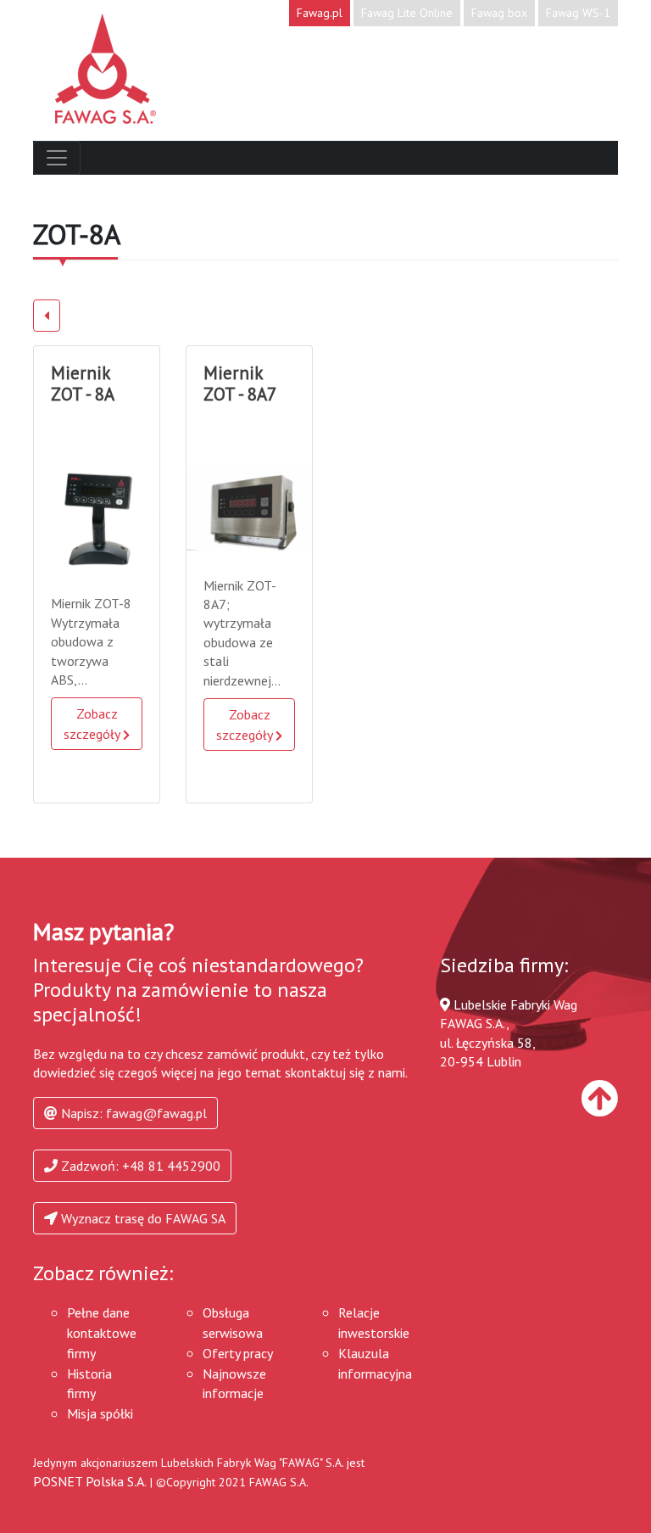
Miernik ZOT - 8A (82, 383)
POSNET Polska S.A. (90, 1481)
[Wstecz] (46, 315)
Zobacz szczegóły (93, 723)
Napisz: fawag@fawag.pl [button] (132, 1113)
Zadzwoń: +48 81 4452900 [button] (139, 1165)
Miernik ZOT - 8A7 (239, 383)
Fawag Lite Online (407, 12)
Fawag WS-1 (578, 12)
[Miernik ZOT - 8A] (96, 518)
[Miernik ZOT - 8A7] (249, 508)
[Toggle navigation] (57, 158)
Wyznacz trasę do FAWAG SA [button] (141, 1218)
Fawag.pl (319, 12)
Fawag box (499, 12)
